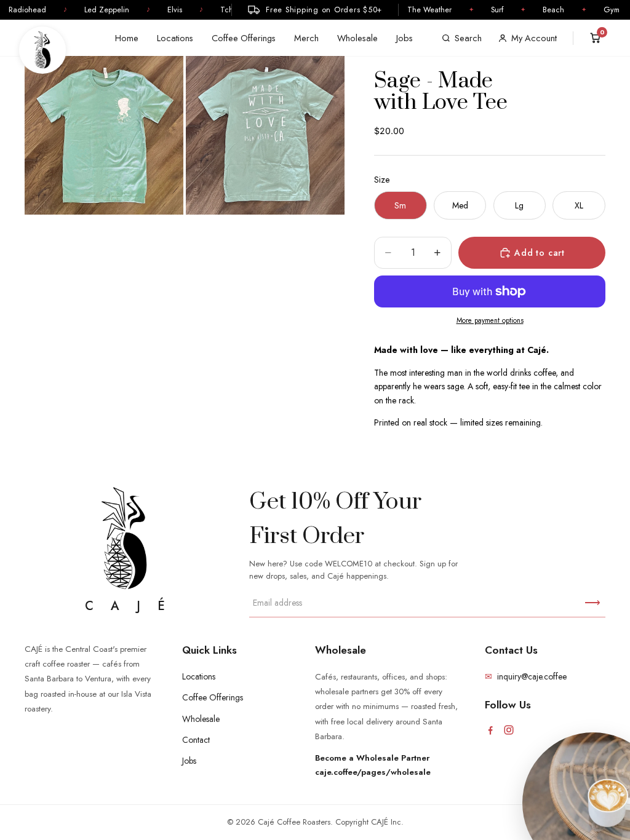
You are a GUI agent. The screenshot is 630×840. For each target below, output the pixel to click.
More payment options (490, 320)
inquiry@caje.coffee (526, 676)
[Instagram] (508, 729)
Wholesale (357, 37)
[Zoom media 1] (104, 135)
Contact (196, 740)
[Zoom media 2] (265, 135)
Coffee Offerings (244, 37)
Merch (306, 37)
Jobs (404, 37)
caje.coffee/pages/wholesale (373, 772)
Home (126, 37)
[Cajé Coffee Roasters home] (42, 50)
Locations (175, 37)
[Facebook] (490, 729)
